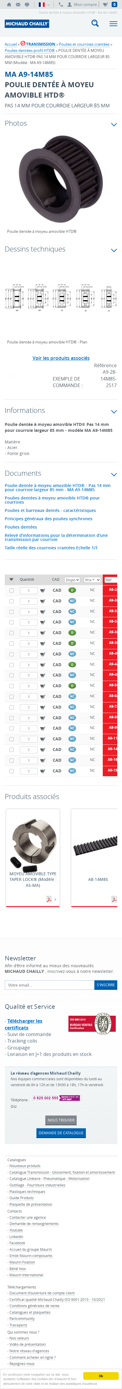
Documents (49, 900)
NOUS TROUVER (61, 1120)
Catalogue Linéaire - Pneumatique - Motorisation (49, 1178)
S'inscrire (106, 984)
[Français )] (44, 4)
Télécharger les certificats (23, 1024)
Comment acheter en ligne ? (32, 1357)
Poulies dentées (21, 527)
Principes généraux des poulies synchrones (48, 519)
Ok (101, 1376)
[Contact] (18, 4)
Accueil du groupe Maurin (30, 1249)
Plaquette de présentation (30, 1204)
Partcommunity (22, 1318)
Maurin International (26, 1274)
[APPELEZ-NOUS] (61, 4)
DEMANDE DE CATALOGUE (61, 1132)
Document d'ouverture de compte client (42, 1293)
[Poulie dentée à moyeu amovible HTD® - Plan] (61, 301)
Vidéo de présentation (27, 1344)
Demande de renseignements (34, 1223)
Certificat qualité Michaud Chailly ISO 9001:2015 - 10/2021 (57, 1299)
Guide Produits (21, 1197)
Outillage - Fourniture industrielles (37, 1185)
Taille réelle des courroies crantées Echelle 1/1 (51, 548)
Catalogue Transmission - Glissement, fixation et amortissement (62, 1172)
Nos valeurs (19, 1338)
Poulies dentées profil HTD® (30, 50)
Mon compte (85, 4)
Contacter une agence (27, 1217)
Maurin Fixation (22, 1262)
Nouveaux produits (25, 1165)
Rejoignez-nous (22, 1363)
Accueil (11, 44)
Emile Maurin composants (30, 1255)
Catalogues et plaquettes (30, 1312)
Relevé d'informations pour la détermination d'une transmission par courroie (56, 537)
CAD (57, 590)
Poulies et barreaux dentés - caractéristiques (50, 510)
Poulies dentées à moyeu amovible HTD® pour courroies (52, 500)
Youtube (16, 1230)
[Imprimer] (27, 4)
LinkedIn (16, 1236)
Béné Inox (17, 1268)
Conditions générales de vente (34, 1305)
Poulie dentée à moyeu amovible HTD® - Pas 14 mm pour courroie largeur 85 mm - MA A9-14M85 (57, 487)
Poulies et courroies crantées (84, 44)
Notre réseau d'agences (29, 1350)
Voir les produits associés (61, 358)
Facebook (17, 1242)
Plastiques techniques (27, 1191)
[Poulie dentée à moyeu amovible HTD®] (61, 183)
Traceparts (18, 1325)
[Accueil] (9, 4)
